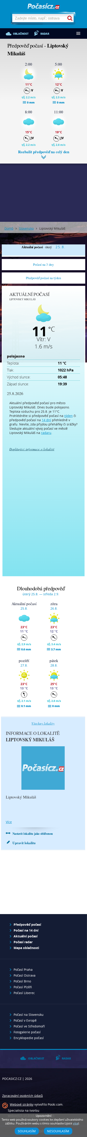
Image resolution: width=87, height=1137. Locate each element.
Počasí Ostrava (24, 975)
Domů (8, 228)
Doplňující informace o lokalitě (31, 449)
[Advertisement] (43, 189)
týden (68, 416)
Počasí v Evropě (25, 1020)
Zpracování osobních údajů (22, 1096)
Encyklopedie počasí (29, 1038)
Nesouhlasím (58, 1131)
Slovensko (26, 228)
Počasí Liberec (24, 993)
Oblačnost (20, 34)
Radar (44, 34)
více (9, 822)
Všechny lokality (42, 723)
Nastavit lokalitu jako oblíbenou (32, 833)
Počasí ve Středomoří (29, 1026)
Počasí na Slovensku (29, 1014)
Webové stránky (21, 1104)
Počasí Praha (23, 969)
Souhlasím (27, 1131)
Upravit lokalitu (23, 842)
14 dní (46, 420)
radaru (46, 433)
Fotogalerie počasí (27, 1032)
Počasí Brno (22, 981)
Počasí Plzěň (23, 987)
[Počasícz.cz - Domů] (43, 6)
